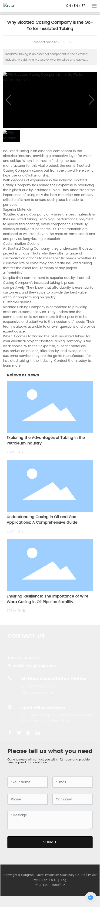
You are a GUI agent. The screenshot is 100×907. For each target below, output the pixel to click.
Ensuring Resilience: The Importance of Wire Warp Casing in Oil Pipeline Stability (47, 599)
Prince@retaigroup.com (31, 665)
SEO (53, 880)
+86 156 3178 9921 (63, 693)
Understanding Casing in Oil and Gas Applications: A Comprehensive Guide (42, 519)
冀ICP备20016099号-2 (50, 885)
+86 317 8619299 (40, 686)
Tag (63, 880)
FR (84, 5)
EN (76, 5)
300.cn (42, 880)
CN (68, 5)
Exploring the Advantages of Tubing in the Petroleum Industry (46, 440)
